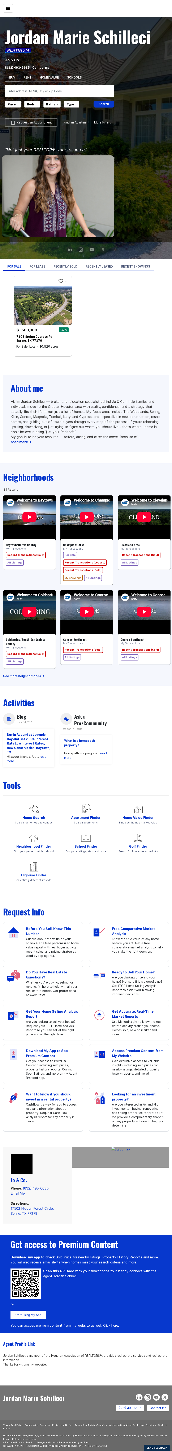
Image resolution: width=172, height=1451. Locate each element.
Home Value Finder (138, 817)
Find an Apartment (77, 122)
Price (12, 104)
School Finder (85, 846)
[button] (60, 281)
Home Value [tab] (49, 77)
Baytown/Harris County (21, 545)
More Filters (102, 122)
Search (104, 104)
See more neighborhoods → (23, 676)
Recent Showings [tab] (135, 266)
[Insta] (81, 247)
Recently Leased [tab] (99, 266)
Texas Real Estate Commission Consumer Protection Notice (38, 1425)
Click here (110, 1325)
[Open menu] (8, 8)
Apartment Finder (86, 817)
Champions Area (73, 545)
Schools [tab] (74, 77)
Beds (31, 104)
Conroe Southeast (133, 639)
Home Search (33, 817)
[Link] (93, 247)
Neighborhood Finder (33, 846)
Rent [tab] (27, 77)
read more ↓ (21, 442)
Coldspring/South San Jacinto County (26, 641)
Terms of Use (28, 1439)
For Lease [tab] (37, 266)
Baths (50, 104)
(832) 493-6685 (17, 67)
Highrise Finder (33, 875)
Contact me (158, 1408)
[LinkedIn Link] (70, 247)
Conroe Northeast (75, 639)
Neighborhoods (28, 476)
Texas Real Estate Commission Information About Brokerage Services (115, 1425)
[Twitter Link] (104, 247)
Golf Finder (138, 846)
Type (70, 104)
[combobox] (59, 91)
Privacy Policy (11, 1439)
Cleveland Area (130, 545)
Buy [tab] (12, 77)
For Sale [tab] (14, 266)
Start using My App (28, 1315)
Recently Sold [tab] (65, 266)
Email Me (18, 1193)
